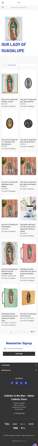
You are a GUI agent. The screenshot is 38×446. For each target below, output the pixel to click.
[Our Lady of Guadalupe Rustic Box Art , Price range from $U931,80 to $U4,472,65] (28, 297)
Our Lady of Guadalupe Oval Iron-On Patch (28, 101)
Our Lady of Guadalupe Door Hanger (9, 226)
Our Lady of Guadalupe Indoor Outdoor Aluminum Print (9, 271)
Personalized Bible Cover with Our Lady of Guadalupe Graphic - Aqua (9, 317)
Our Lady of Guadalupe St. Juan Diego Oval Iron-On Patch (9, 142)
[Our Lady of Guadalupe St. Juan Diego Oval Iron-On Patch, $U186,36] (10, 123)
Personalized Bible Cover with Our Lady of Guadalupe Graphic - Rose (28, 272)
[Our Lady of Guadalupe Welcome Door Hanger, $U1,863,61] (28, 166)
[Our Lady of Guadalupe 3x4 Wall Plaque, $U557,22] (10, 83)
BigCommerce (22, 441)
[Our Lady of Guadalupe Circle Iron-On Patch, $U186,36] (28, 123)
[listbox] (13, 65)
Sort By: (5, 65)
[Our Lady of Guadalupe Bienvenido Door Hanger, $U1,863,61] (10, 166)
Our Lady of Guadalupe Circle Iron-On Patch (28, 141)
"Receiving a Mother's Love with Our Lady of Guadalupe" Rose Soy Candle (28, 228)
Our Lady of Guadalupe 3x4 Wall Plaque (9, 101)
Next (32, 332)
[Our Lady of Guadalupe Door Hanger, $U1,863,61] (10, 208)
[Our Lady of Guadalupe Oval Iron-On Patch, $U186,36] (28, 83)
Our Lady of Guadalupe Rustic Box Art (28, 315)
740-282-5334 (19, 413)
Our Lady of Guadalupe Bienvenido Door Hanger (9, 184)
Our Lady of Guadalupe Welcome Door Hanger (28, 183)
